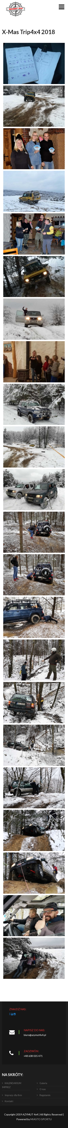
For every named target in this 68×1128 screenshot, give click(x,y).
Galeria (43, 1083)
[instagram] (15, 1014)
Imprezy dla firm (13, 1095)
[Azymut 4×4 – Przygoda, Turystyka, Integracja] (15, 18)
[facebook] (10, 1014)
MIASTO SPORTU (41, 1119)
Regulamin (45, 1095)
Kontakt (9, 1101)
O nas (43, 1089)
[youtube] (12, 1014)
